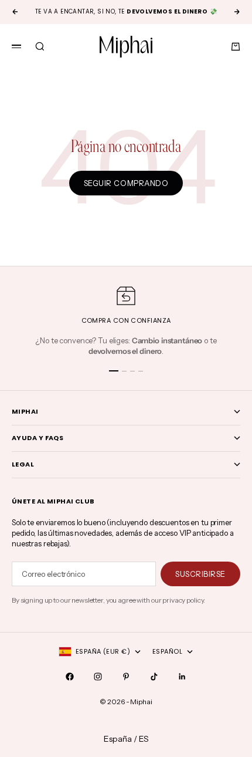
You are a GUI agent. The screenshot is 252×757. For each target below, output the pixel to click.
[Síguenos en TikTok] (154, 676)
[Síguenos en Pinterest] (126, 676)
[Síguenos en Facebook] (69, 676)
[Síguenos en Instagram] (98, 676)
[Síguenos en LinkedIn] (182, 676)
